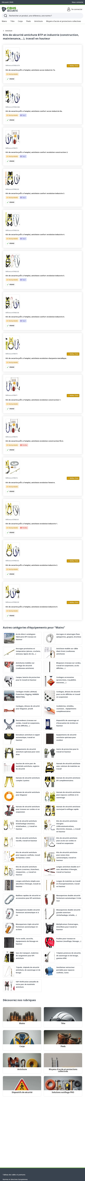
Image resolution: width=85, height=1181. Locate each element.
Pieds (28, 21)
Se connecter (76, 9)
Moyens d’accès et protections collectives (63, 21)
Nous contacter (77, 2)
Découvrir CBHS (7, 2)
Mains (4, 21)
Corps (20, 21)
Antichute (38, 21)
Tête (12, 21)
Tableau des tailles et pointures (14, 1175)
